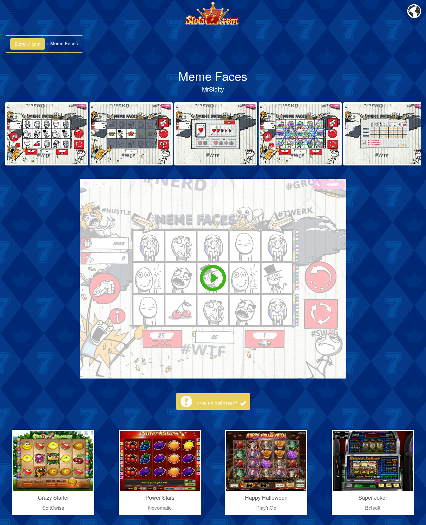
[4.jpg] (300, 133)
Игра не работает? (217, 402)
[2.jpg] (131, 133)
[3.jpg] (215, 133)
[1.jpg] (46, 133)
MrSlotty (213, 89)
